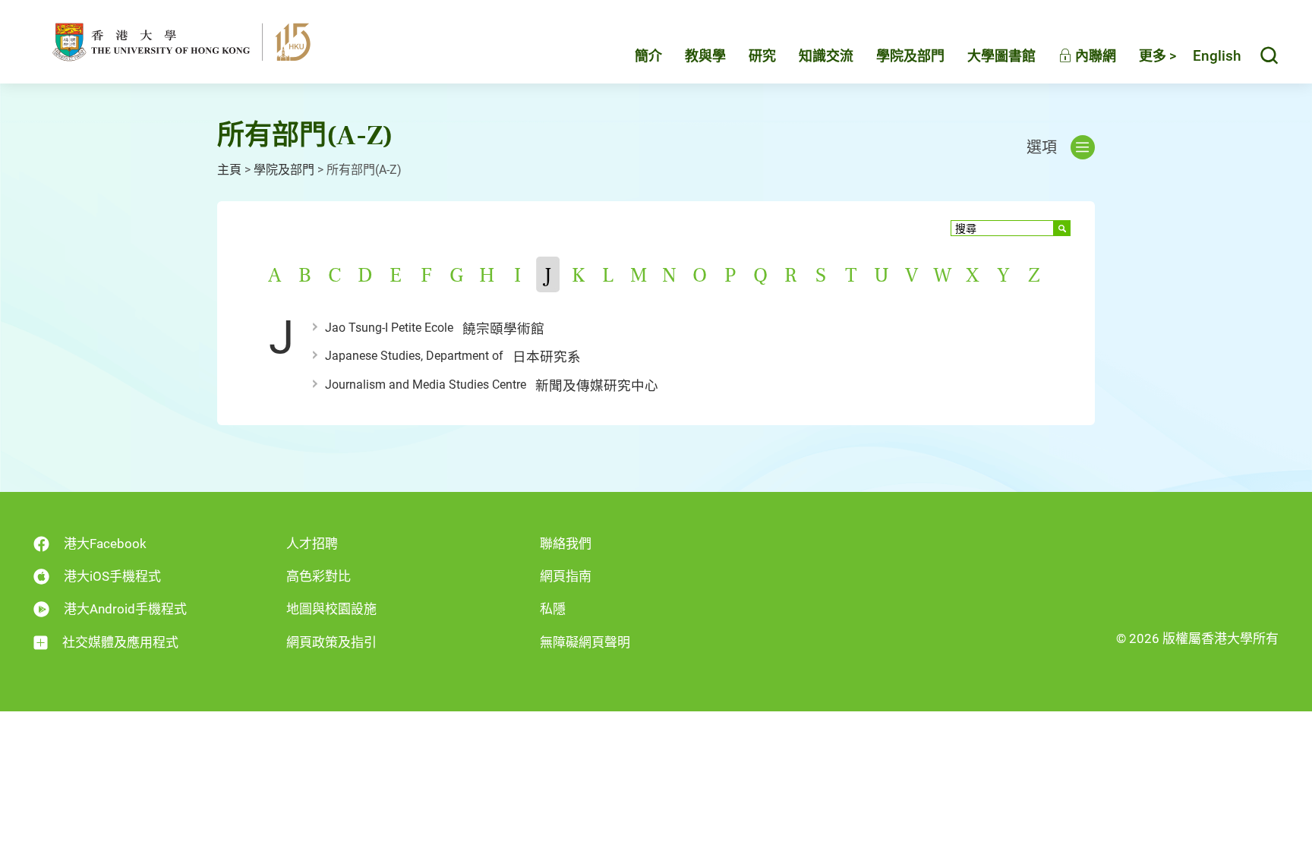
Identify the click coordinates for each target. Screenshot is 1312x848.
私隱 (553, 608)
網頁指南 (565, 576)
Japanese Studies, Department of (414, 355)
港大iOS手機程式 (112, 576)
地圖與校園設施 (331, 608)
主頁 (229, 169)
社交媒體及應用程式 (120, 642)
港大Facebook (105, 543)
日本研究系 (546, 356)
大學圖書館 (1001, 56)
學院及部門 (910, 56)
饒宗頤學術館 (503, 328)
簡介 (648, 56)
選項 (1042, 147)
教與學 (705, 56)
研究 (762, 56)
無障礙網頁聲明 (585, 642)
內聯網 (1094, 56)
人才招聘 (312, 543)
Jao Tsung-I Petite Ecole (389, 327)
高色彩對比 (318, 576)
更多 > (1157, 56)
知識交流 (826, 56)
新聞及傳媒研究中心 (596, 385)
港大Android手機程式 (125, 608)
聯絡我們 (565, 543)
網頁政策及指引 (331, 642)
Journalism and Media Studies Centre (425, 384)
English (1217, 56)
